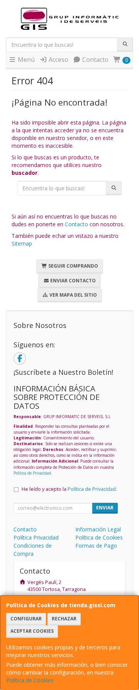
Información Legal (98, 529)
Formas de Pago (96, 545)
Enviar (105, 507)
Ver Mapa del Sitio (72, 295)
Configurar (26, 618)
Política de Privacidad (32, 473)
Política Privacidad (36, 537)
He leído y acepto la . (69, 489)
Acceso (57, 59)
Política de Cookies (30, 680)
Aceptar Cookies (32, 631)
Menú (25, 59)
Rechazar (64, 618)
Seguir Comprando (72, 266)
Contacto (94, 59)
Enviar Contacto (72, 280)
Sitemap (22, 243)
